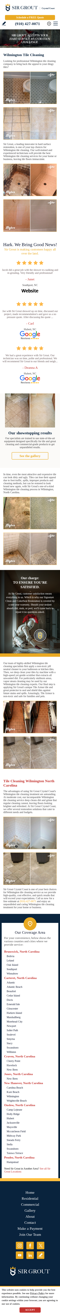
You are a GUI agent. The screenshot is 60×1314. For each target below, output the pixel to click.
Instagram (19, 1245)
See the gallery (30, 456)
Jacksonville (13, 1122)
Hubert (10, 1118)
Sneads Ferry (13, 1140)
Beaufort (11, 991)
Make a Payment (30, 1228)
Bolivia (10, 956)
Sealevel (11, 1034)
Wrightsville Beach (17, 1100)
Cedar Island (13, 995)
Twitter (40, 1245)
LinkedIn (30, 1255)
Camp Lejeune (14, 1109)
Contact (30, 1222)
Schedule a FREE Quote (30, 17)
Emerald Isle (13, 1004)
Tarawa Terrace (15, 1153)
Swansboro (12, 1047)
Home (30, 1192)
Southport (12, 969)
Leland (10, 960)
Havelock (12, 1065)
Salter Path (12, 1030)
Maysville (12, 1127)
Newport (11, 1026)
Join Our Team (30, 1234)
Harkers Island (14, 1012)
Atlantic (11, 982)
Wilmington (13, 1096)
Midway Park (14, 1135)
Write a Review (4, 23)
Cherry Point (13, 1061)
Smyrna (11, 1039)
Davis (10, 999)
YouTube (19, 1255)
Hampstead (12, 1162)
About (30, 1216)
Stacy (9, 1043)
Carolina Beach (15, 1087)
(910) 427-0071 (27, 24)
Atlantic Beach (14, 986)
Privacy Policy (37, 1293)
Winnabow (12, 973)
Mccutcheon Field (16, 1131)
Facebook (30, 1245)
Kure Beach (13, 1092)
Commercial (30, 1204)
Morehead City (14, 1021)
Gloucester (12, 1008)
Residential (30, 1198)
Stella (9, 1144)
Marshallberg (13, 1017)
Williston (11, 1052)
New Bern (12, 1069)
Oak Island (12, 964)
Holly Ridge (13, 1114)
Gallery (30, 1210)
